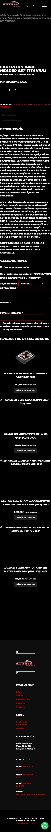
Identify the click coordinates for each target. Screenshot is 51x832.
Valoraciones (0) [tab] (11, 120)
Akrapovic (13, 15)
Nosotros (20, 703)
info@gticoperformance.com (31, 794)
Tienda (19, 696)
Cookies (20, 728)
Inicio (3, 15)
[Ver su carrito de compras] (27, 6)
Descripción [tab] (9, 115)
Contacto (21, 707)
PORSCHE (26, 15)
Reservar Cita (23, 699)
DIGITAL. (25, 823)
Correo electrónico (11, 313)
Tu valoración (8, 288)
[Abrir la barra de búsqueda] (33, 6)
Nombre (5, 302)
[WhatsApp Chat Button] (45, 826)
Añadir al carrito (25, 390)
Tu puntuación (9, 283)
